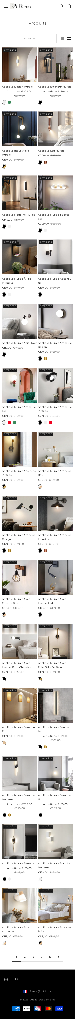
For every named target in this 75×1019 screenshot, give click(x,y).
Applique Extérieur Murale (54, 86)
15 (50, 956)
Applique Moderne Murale (18, 214)
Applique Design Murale (17, 86)
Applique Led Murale (51, 150)
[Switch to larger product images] (62, 38)
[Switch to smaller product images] (69, 38)
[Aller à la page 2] (58, 956)
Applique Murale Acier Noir (19, 342)
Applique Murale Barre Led (19, 863)
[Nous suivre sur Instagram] (6, 980)
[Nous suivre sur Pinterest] (16, 980)
